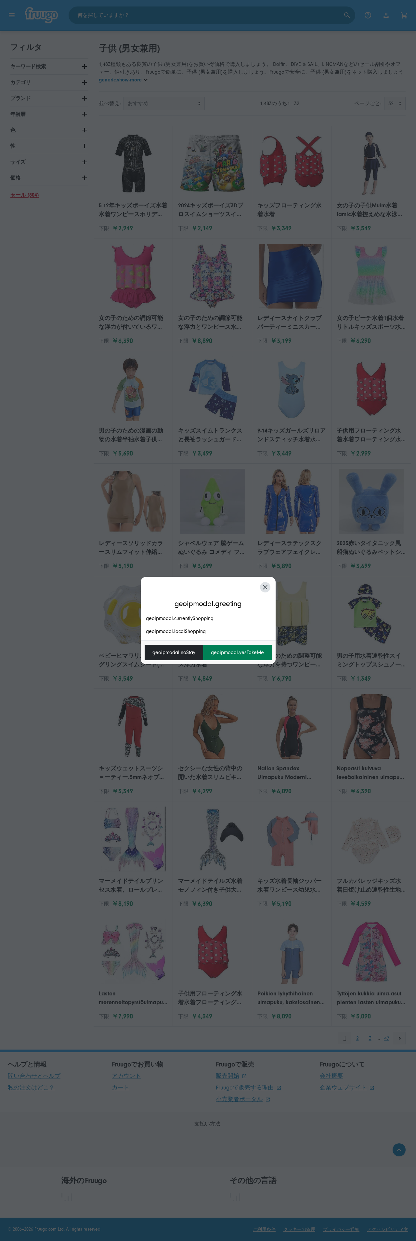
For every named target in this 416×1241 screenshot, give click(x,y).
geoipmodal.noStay (173, 652)
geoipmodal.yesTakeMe (237, 652)
